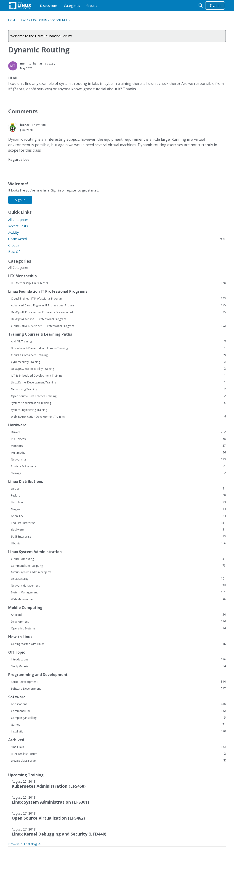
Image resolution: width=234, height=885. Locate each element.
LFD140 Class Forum (118, 754)
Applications (118, 704)
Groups (13, 245)
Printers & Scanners (118, 466)
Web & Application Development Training (118, 416)
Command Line (118, 711)
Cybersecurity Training (118, 362)
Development (118, 621)
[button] (12, 65)
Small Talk (118, 747)
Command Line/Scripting (118, 566)
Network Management (118, 585)
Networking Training (118, 389)
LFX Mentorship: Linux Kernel (118, 283)
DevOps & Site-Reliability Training (118, 369)
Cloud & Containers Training (118, 355)
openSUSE (118, 516)
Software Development (118, 688)
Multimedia (118, 452)
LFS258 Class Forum (118, 760)
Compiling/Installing (118, 718)
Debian (118, 488)
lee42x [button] (24, 125)
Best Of (14, 251)
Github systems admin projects (31, 572)
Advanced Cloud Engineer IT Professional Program (118, 305)
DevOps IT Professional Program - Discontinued (118, 312)
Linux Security (118, 579)
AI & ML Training (118, 341)
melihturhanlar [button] (31, 63)
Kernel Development (118, 682)
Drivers (118, 432)
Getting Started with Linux (118, 644)
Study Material (118, 666)
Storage (118, 473)
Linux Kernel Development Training (118, 382)
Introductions (118, 659)
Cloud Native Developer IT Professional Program (118, 326)
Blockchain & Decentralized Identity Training (118, 348)
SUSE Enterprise (118, 536)
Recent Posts (18, 226)
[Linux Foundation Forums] (20, 5)
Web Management (118, 599)
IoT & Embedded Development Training (118, 375)
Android (118, 615)
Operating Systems (118, 628)
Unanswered (117, 239)
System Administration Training (118, 403)
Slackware (118, 530)
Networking (118, 459)
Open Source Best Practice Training (118, 396)
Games (118, 724)
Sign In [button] (20, 200)
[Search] (201, 5)
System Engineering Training (118, 410)
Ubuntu (118, 543)
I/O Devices (118, 439)
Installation (118, 731)
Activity (13, 232)
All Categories (18, 219)
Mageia (118, 509)
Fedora (118, 495)
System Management (118, 592)
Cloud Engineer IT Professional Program (118, 298)
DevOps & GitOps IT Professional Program (118, 319)
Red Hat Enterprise (118, 523)
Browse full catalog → (24, 844)
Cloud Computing (118, 559)
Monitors (118, 446)
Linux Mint (118, 502)
